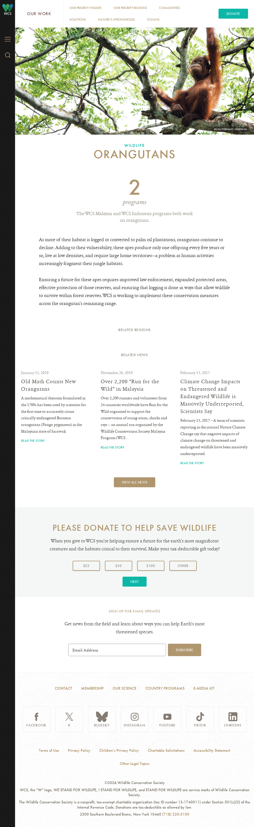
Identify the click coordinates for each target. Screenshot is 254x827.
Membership (92, 688)
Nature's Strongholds (116, 19)
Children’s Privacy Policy (119, 750)
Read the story (33, 441)
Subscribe (184, 650)
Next (134, 581)
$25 (86, 566)
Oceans (153, 19)
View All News (134, 482)
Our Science (124, 688)
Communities (169, 8)
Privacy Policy (79, 750)
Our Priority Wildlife (85, 8)
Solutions (77, 19)
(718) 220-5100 (175, 814)
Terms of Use (49, 750)
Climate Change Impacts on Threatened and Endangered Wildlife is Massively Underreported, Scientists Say (212, 396)
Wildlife (134, 145)
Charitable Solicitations (166, 750)
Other (187, 565)
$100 (150, 566)
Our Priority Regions (130, 8)
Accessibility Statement (211, 750)
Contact (63, 688)
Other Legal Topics (135, 763)
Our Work (39, 13)
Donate (233, 13)
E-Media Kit (203, 688)
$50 (118, 566)
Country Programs (165, 688)
